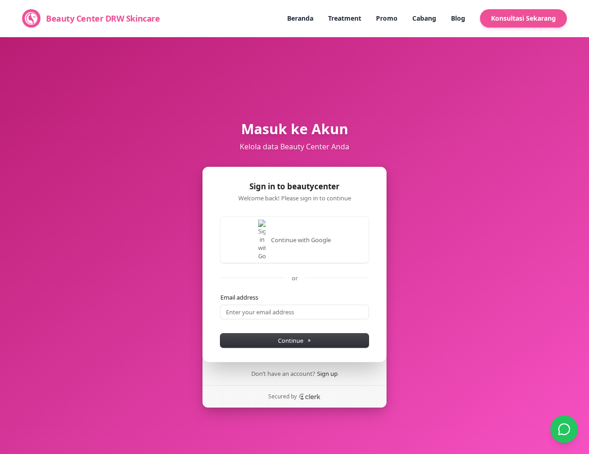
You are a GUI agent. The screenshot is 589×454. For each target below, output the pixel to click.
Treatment (344, 18)
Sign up (327, 373)
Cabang (424, 18)
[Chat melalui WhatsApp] (564, 429)
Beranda (300, 18)
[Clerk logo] (310, 396)
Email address (239, 297)
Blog (458, 18)
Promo (387, 18)
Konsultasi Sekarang (523, 18)
